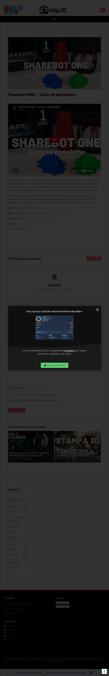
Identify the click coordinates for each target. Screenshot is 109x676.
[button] (97, 310)
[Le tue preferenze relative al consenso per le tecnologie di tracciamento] (104, 671)
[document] (54, 338)
